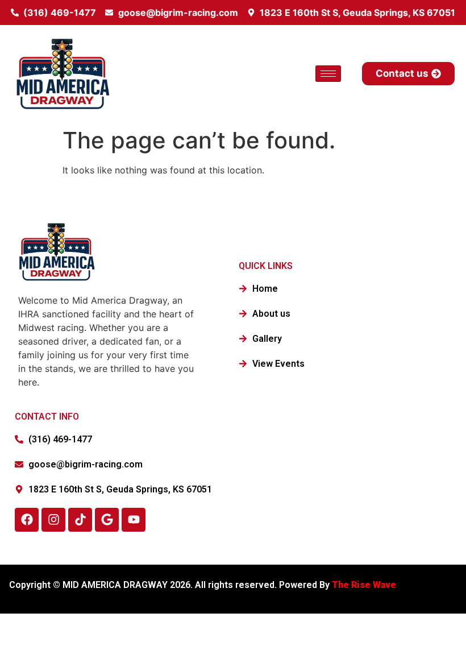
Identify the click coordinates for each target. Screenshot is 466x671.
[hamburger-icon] (328, 73)
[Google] (107, 520)
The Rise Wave (365, 584)
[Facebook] (27, 520)
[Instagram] (53, 520)
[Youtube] (133, 520)
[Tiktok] (80, 520)
